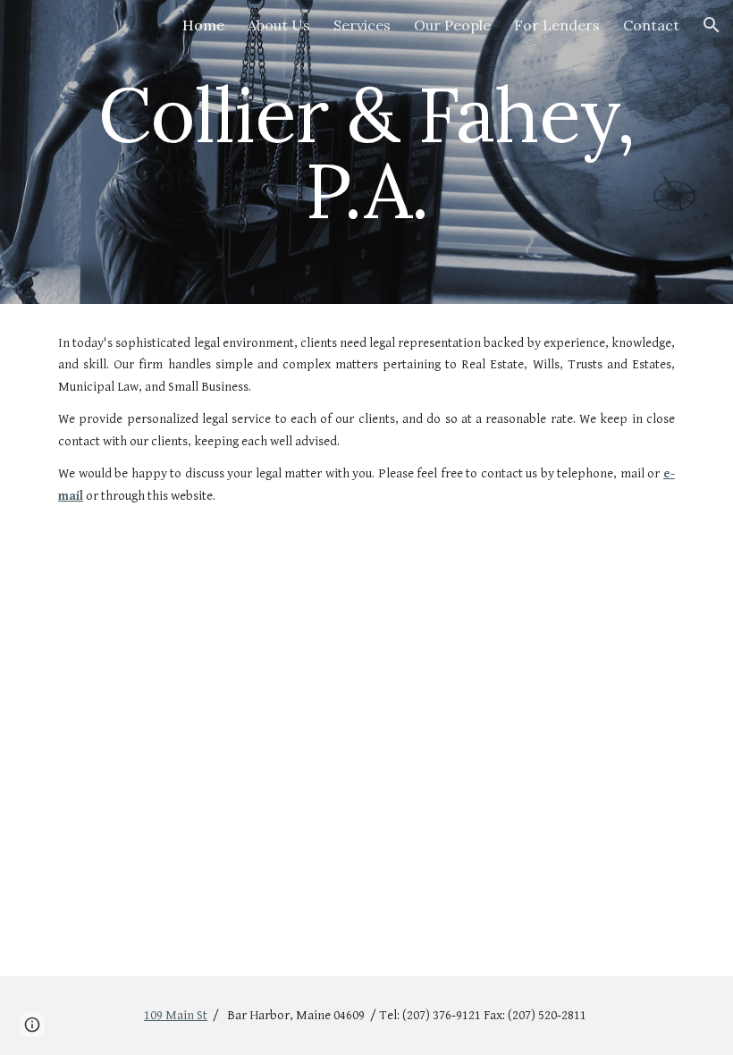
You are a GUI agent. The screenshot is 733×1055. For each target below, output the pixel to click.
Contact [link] (651, 25)
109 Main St (175, 1015)
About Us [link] (279, 25)
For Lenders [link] (557, 25)
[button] (711, 25)
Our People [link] (452, 25)
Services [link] (362, 25)
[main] (366, 152)
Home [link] (203, 25)
